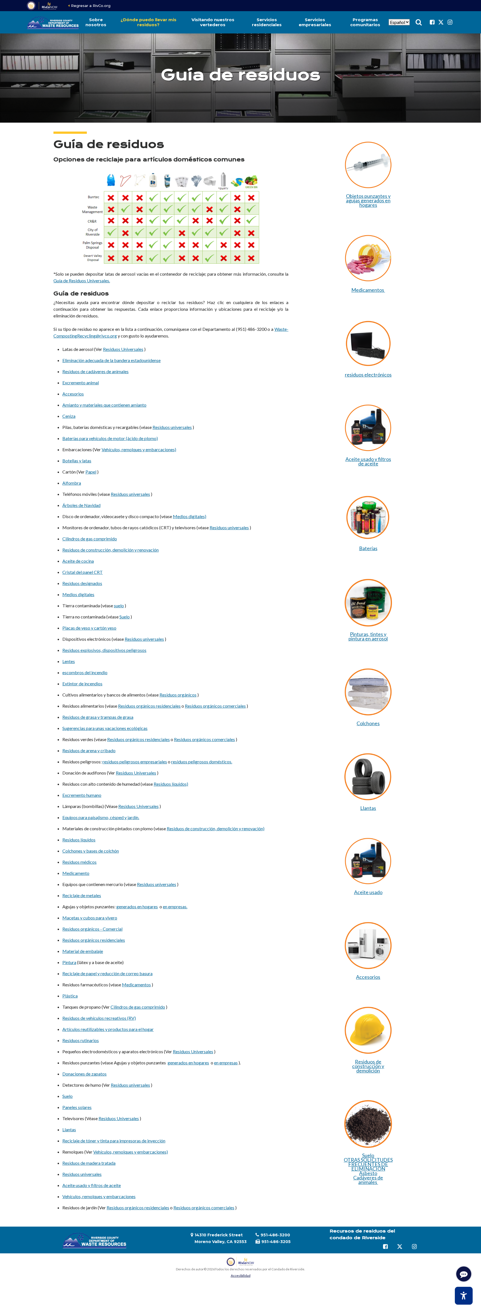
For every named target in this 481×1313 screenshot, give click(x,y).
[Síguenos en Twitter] (440, 22)
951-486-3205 (276, 1241)
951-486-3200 (275, 1234)
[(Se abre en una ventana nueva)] (42, 5)
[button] (96, 22)
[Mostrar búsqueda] (418, 22)
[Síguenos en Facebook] (432, 22)
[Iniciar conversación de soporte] (463, 1274)
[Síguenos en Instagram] (449, 22)
